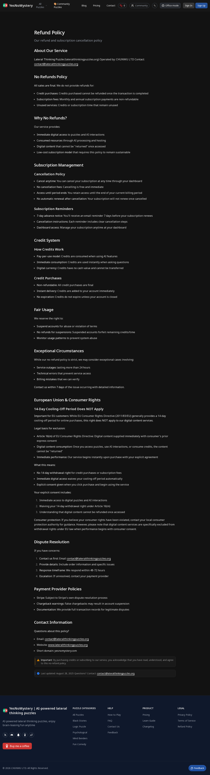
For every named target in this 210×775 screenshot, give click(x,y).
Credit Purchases (48, 278)
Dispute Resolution (51, 541)
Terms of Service (187, 720)
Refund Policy (185, 726)
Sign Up (201, 5)
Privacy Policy (185, 714)
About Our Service (50, 50)
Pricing (96, 5)
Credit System (47, 240)
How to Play (114, 714)
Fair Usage (43, 309)
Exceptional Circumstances (59, 350)
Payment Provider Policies (57, 589)
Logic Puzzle (79, 726)
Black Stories (80, 720)
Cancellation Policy (49, 174)
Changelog (148, 726)
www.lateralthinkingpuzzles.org (68, 645)
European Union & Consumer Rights (67, 399)
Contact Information (53, 622)
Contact (111, 5)
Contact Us (114, 726)
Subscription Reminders (53, 209)
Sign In (188, 5)
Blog (84, 5)
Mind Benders (80, 738)
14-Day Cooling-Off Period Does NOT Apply (68, 409)
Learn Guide (149, 720)
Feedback (113, 732)
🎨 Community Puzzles (62, 6)
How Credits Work (49, 249)
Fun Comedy (79, 744)
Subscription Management (58, 165)
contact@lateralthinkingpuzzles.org (56, 64)
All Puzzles (40, 6)
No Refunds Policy (50, 76)
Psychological (80, 732)
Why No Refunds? (50, 118)
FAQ (110, 720)
